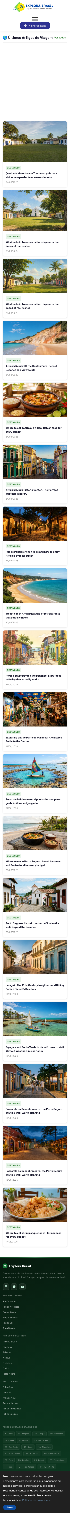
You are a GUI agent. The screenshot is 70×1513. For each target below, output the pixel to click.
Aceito (10, 1507)
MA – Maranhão (44, 1447)
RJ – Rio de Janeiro (26, 1466)
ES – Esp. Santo (11, 1447)
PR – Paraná (39, 1460)
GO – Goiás (28, 1447)
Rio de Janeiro (10, 1341)
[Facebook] (14, 1286)
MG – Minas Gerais (51, 1453)
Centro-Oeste (9, 1312)
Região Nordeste (11, 1306)
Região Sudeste (10, 1317)
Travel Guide (9, 1328)
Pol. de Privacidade (12, 1408)
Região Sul (8, 1322)
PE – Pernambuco (57, 1460)
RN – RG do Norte (47, 1466)
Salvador (7, 1352)
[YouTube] (22, 1286)
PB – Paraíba (23, 1460)
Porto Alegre (9, 1373)
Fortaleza (7, 1363)
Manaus (6, 1357)
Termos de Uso (10, 1403)
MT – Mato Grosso (12, 1453)
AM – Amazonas (56, 1433)
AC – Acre (9, 1433)
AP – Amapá (39, 1433)
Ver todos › (60, 37)
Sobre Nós (8, 1387)
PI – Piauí (8, 1466)
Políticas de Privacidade (36, 1500)
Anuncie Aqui (9, 1397)
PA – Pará (9, 1460)
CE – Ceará (23, 1440)
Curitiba (6, 1368)
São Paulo (7, 1347)
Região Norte (9, 1301)
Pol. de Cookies (10, 1413)
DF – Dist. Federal (41, 1440)
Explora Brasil (20, 1266)
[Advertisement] (35, 82)
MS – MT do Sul (32, 1453)
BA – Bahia (9, 1440)
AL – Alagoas (23, 1433)
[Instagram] (6, 1286)
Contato (7, 1392)
